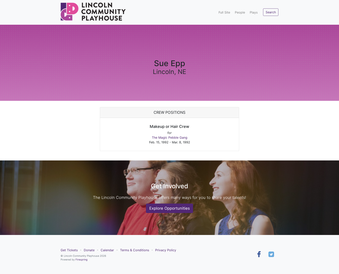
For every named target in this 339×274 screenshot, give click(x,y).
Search (271, 12)
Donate (89, 250)
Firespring (81, 259)
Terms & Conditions (134, 250)
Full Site (224, 12)
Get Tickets (69, 250)
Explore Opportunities (169, 208)
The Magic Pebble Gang (169, 137)
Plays (254, 12)
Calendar (107, 250)
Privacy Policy (165, 250)
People (240, 12)
